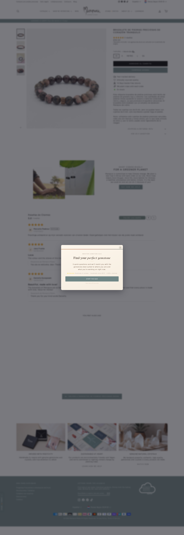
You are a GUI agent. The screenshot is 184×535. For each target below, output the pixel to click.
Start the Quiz (92, 279)
